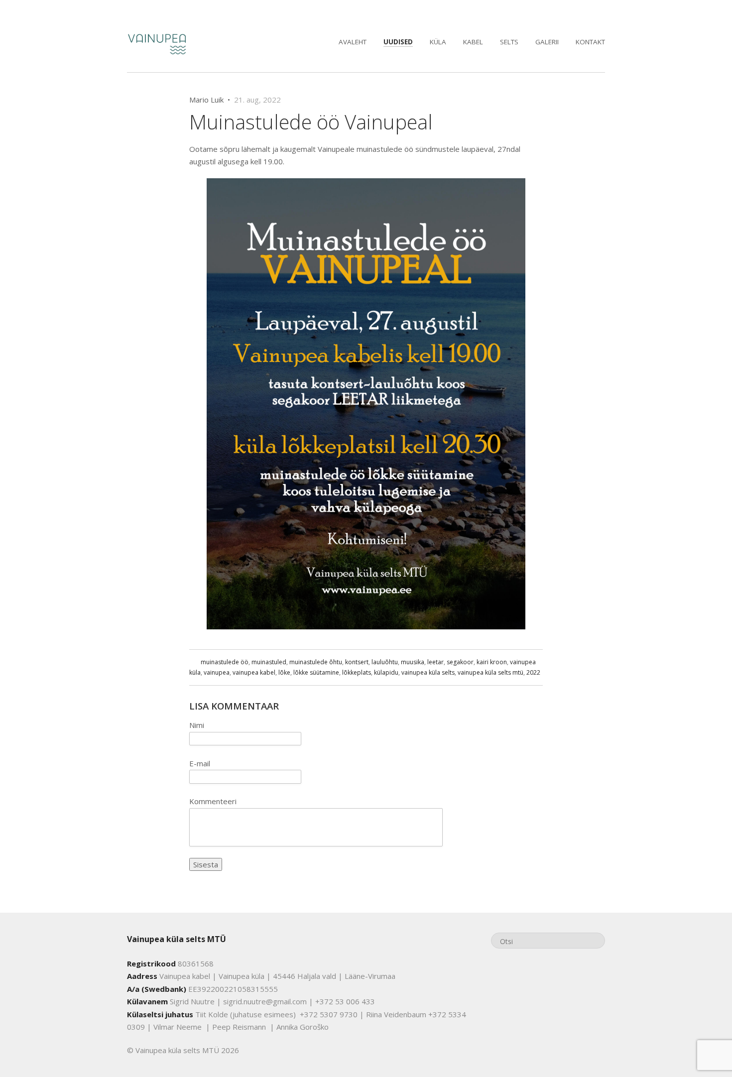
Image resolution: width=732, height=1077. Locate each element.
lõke (284, 672)
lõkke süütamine (316, 672)
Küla (438, 41)
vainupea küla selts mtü (490, 672)
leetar (435, 662)
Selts (509, 41)
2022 (533, 672)
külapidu (386, 672)
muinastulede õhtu (315, 662)
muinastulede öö (224, 662)
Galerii (547, 41)
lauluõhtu (384, 662)
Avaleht (352, 41)
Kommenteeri (213, 801)
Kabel (473, 41)
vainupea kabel (254, 672)
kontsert (356, 662)
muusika (412, 662)
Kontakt (590, 41)
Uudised (398, 41)
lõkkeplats (356, 672)
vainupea (217, 672)
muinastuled (268, 662)
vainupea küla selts (428, 672)
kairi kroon (492, 662)
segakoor (460, 662)
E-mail (199, 763)
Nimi (196, 725)
